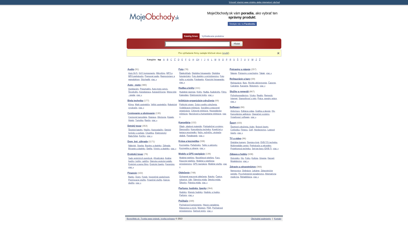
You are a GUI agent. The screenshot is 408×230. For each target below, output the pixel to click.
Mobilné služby (215, 164)
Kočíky (142, 136)
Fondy (144, 177)
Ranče (147, 120)
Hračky (147, 130)
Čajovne (272, 83)
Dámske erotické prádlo (161, 161)
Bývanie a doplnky (136, 148)
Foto (181, 69)
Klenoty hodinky (195, 192)
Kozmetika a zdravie (188, 148)
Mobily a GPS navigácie (191, 153)
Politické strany (186, 104)
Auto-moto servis (160, 89)
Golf (251, 130)
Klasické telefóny (187, 161)
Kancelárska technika (201, 129)
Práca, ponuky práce (267, 98)
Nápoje (233, 73)
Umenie (262, 158)
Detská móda (214, 179)
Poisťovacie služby (137, 180)
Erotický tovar (135, 154)
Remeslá (268, 95)
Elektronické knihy (198, 95)
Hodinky (183, 192)
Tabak (262, 73)
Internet (233, 98)
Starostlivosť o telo (247, 98)
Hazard (271, 158)
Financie (132, 173)
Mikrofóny (160, 73)
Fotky (247, 158)
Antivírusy (235, 111)
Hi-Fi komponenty (147, 73)
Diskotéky (235, 158)
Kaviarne (244, 86)
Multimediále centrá (239, 145)
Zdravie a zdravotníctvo (243, 166)
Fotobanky (199, 79)
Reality (260, 95)
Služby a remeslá (239, 91)
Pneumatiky (145, 89)
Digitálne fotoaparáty (201, 73)
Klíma (131, 104)
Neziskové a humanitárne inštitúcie (205, 114)
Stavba (140, 145)
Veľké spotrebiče (158, 104)
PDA (209, 208)
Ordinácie (246, 170)
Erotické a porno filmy (138, 164)
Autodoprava (145, 92)
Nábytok (132, 145)
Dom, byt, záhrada (137, 141)
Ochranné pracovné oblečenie (193, 176)
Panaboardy (192, 135)
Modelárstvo (236, 161)
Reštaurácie (235, 83)
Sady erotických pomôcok (140, 158)
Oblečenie (184, 172)
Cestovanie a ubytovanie (141, 113)
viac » (154, 79)
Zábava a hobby (238, 154)
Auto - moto (134, 85)
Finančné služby (154, 180)
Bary (245, 83)
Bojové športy (262, 127)
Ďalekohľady (185, 73)
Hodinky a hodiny (212, 192)
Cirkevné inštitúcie (199, 111)
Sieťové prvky (199, 211)
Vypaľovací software (239, 117)
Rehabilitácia (246, 177)
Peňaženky (195, 145)
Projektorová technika (240, 148)
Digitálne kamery (238, 142)
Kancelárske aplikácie (240, 114)
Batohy (211, 176)
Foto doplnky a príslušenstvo (205, 76)
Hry (273, 111)
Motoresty (254, 86)
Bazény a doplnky (153, 145)
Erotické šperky (157, 164)
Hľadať (237, 43)
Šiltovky (183, 182)
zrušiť (225, 53)
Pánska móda (194, 182)
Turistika (139, 120)
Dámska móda (200, 179)
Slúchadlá (145, 79)
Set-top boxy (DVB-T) (262, 148)
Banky (131, 177)
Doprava (152, 117)
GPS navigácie (200, 164)
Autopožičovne (159, 92)
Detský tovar (134, 125)
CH (197, 59)
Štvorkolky (133, 92)
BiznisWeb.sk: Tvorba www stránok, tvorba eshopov (151, 219)
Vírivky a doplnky (161, 148)
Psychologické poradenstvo (251, 174)
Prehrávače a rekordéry (260, 145)
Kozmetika (184, 145)
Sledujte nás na (242, 24)
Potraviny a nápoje (240, 69)
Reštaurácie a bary (240, 78)
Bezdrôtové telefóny (205, 158)
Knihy (199, 92)
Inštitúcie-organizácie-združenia (196, 100)
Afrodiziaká (158, 158)
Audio (130, 69)
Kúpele (170, 117)
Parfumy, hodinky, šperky (192, 188)
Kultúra (254, 158)
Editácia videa (247, 111)
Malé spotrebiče (142, 104)
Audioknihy (215, 92)
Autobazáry (133, 89)
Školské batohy (135, 130)
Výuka (252, 95)
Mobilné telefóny (186, 158)
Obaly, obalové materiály (190, 126)
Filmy (223, 92)
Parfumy (183, 195)
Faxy (217, 158)
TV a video (235, 138)
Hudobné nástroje (187, 92)
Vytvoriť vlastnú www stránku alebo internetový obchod (254, 2)
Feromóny (169, 164)
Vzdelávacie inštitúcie (189, 108)
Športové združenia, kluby (242, 127)
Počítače (183, 200)
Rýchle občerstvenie (257, 83)
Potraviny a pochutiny (248, 73)
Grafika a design (262, 111)
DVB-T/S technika (268, 142)
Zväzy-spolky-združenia (206, 104)
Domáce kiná (253, 142)
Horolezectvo (260, 130)
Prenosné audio (152, 76)
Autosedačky (157, 130)
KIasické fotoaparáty (214, 79)
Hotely (131, 120)
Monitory (201, 208)
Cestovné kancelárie (137, 117)
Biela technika (135, 100)
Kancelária (184, 122)
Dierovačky (184, 129)
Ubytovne (161, 117)
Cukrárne (234, 86)
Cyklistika (235, 130)
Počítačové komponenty (190, 205)
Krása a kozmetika (188, 141)
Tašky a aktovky (209, 145)
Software (235, 107)
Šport (233, 122)
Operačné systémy (260, 114)
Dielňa (149, 148)
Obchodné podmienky (261, 219)
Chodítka (150, 133)
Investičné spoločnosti (159, 177)
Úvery (138, 177)
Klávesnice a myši (187, 208)
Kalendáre (184, 95)
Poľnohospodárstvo (239, 95)
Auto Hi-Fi (133, 73)
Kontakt (277, 219)
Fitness (244, 130)
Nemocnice (235, 170)
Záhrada (166, 145)
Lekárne (255, 170)
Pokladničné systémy (213, 126)
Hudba (206, 92)
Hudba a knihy (186, 88)
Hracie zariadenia (211, 205)
